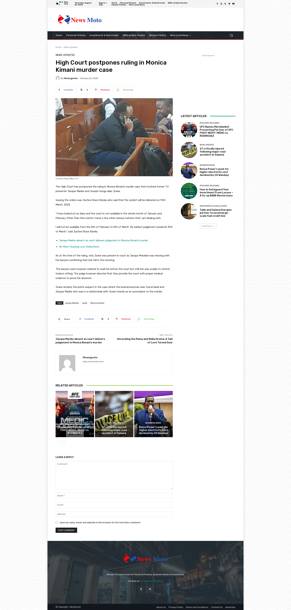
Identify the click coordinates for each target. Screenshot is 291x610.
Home (58, 47)
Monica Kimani (97, 303)
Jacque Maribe (72, 303)
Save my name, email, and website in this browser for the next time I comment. (100, 522)
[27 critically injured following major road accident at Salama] (114, 414)
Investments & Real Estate (213, 206)
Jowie (84, 303)
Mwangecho (71, 78)
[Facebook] (217, 4)
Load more (207, 226)
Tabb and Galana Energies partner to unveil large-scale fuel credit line (216, 212)
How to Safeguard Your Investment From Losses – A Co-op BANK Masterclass (216, 192)
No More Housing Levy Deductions (79, 246)
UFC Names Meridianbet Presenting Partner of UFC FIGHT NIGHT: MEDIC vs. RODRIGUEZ (74, 429)
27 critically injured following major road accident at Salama (114, 430)
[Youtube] (233, 4)
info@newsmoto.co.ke (151, 581)
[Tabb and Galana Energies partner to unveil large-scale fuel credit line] (189, 211)
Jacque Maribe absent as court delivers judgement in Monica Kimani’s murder (103, 240)
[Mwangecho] (58, 78)
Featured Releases (74, 420)
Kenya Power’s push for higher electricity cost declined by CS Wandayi (153, 430)
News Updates (71, 47)
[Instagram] (221, 4)
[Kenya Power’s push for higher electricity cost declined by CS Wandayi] (153, 414)
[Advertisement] (173, 19)
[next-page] (63, 443)
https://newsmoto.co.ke (93, 362)
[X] (225, 4)
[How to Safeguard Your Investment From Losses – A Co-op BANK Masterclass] (189, 191)
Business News (153, 423)
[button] (231, 35)
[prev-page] (58, 443)
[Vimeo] (229, 4)
